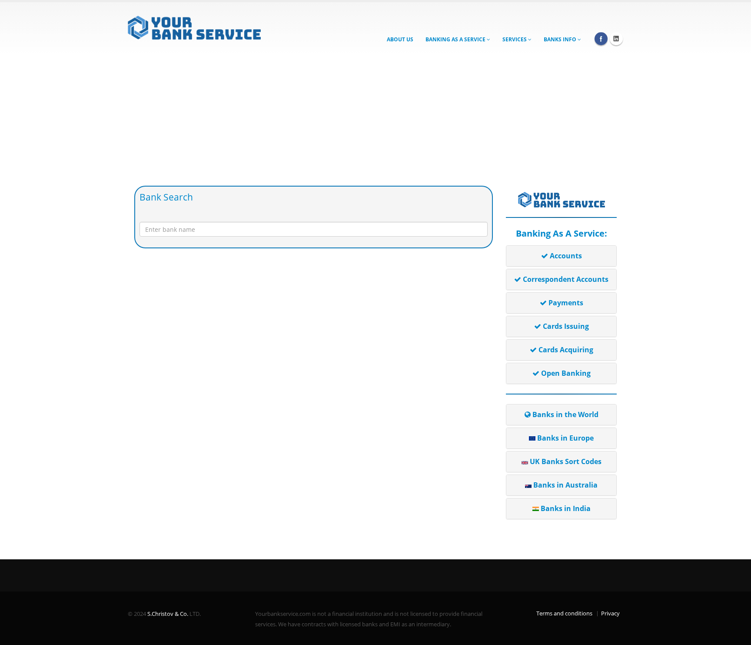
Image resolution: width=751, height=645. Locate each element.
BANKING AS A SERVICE (456, 39)
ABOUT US (400, 39)
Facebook (601, 38)
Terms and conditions (564, 613)
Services (515, 39)
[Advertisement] (375, 120)
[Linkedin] (616, 38)
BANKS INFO (561, 39)
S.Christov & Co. (167, 614)
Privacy (610, 613)
